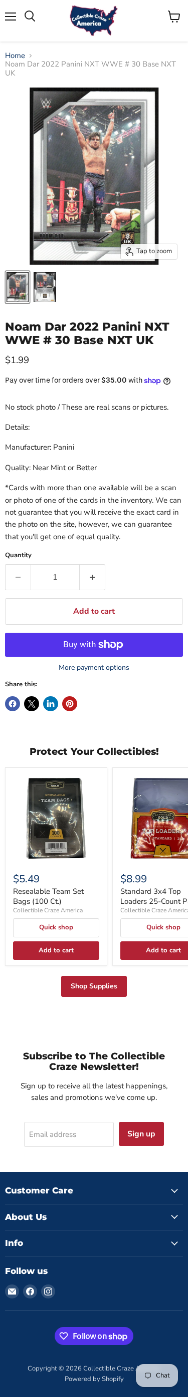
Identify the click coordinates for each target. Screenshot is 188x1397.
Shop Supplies (94, 986)
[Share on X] (31, 703)
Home (15, 56)
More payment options (94, 668)
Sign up (141, 1133)
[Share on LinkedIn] (50, 703)
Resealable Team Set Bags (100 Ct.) (48, 896)
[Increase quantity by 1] (92, 577)
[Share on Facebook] (12, 703)
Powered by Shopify (94, 1378)
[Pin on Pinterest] (69, 703)
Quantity (18, 555)
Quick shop (56, 927)
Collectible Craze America (48, 910)
